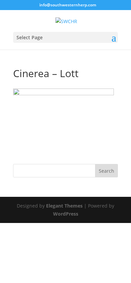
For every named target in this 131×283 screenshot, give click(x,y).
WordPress (65, 214)
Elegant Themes (64, 206)
